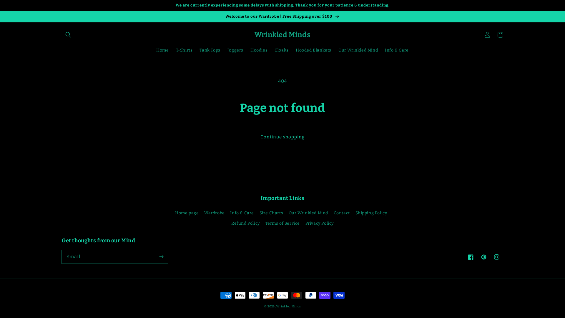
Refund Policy (245, 223)
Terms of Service (282, 223)
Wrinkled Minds (288, 306)
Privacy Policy (319, 223)
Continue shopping (282, 137)
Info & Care (242, 213)
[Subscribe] (161, 256)
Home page (187, 213)
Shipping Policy (371, 213)
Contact (342, 213)
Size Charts (271, 213)
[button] (68, 34)
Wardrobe (214, 213)
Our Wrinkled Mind (308, 213)
